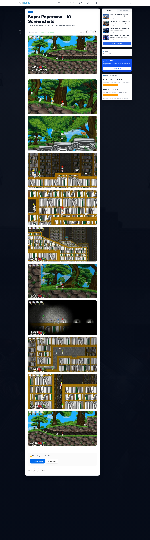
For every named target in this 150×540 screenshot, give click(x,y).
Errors (83, 3)
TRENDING (109, 10)
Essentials (73, 3)
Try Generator (117, 68)
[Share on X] (87, 32)
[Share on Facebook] (91, 32)
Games (63, 3)
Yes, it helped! (38, 461)
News (99, 3)
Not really (53, 461)
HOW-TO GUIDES (124, 10)
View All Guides (117, 43)
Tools (91, 3)
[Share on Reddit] (95, 32)
